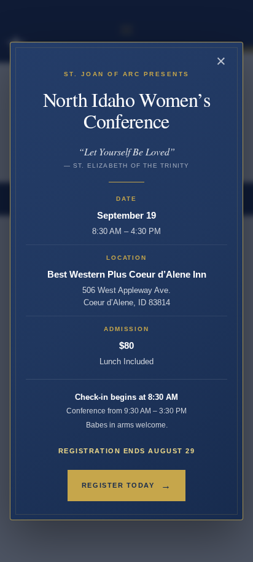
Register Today (126, 485)
